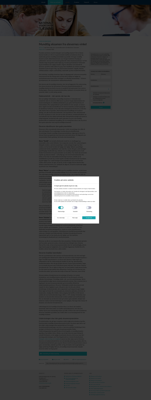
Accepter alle (89, 217)
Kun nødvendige (61, 217)
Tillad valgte (75, 217)
